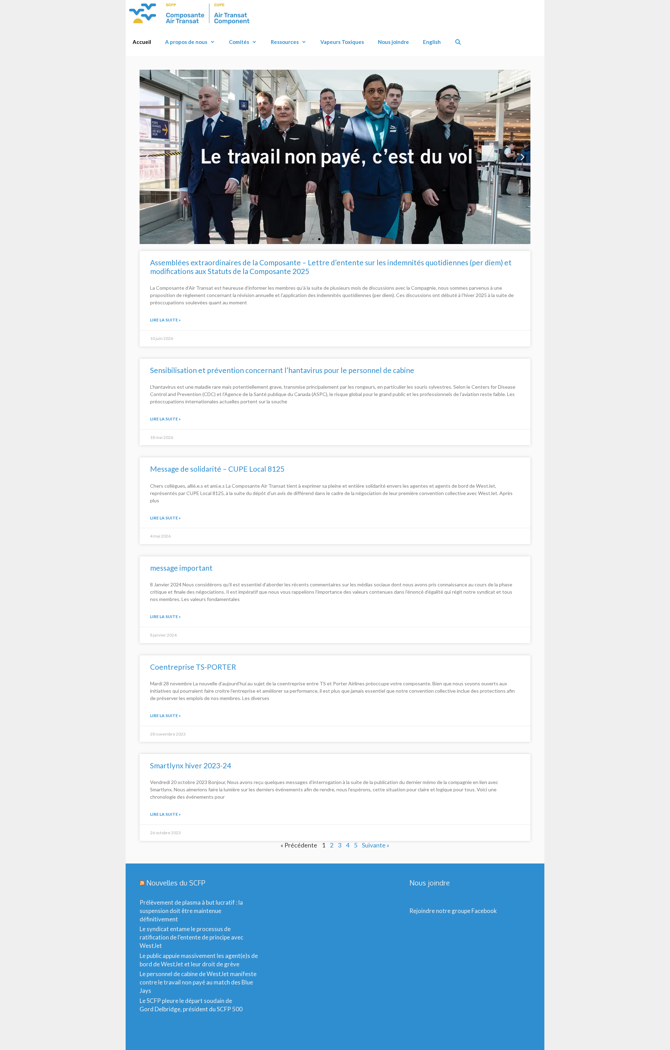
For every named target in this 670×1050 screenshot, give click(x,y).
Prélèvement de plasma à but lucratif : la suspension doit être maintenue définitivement (191, 911)
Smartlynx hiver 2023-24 (190, 765)
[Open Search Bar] (458, 42)
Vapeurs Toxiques (342, 42)
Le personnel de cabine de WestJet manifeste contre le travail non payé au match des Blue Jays (198, 982)
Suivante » (375, 845)
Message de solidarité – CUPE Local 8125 (217, 468)
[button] (147, 157)
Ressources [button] (285, 42)
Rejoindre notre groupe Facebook (453, 910)
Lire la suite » (165, 319)
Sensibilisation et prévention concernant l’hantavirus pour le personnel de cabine (282, 370)
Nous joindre (393, 42)
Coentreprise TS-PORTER (193, 666)
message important (181, 567)
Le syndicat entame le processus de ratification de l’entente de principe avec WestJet (191, 937)
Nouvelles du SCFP (175, 882)
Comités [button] (239, 42)
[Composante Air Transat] (191, 14)
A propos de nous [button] (186, 42)
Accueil (142, 42)
